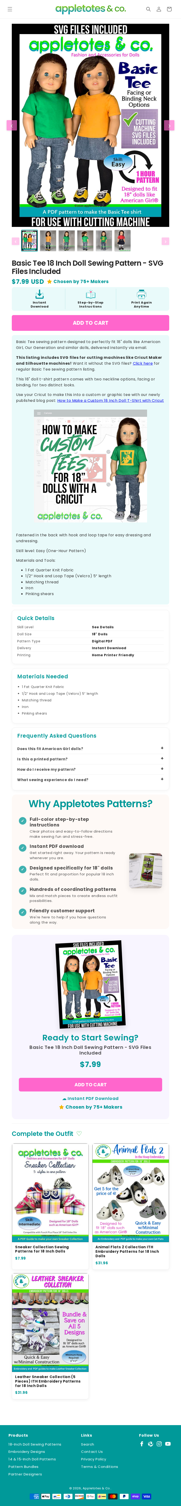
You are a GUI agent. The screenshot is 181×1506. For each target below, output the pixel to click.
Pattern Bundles (23, 1466)
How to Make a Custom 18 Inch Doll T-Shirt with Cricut (110, 400)
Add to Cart (90, 323)
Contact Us (92, 1451)
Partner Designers (25, 1474)
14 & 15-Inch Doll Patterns (32, 1459)
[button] (10, 9)
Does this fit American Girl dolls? (50, 748)
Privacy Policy (93, 1459)
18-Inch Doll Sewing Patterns (35, 1444)
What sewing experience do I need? (53, 779)
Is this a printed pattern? (42, 759)
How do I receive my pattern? (46, 769)
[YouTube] (168, 1444)
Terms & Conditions (99, 1466)
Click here (143, 363)
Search (87, 1444)
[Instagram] (159, 1444)
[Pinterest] (150, 1444)
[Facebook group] (141, 1444)
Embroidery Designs (26, 1451)
